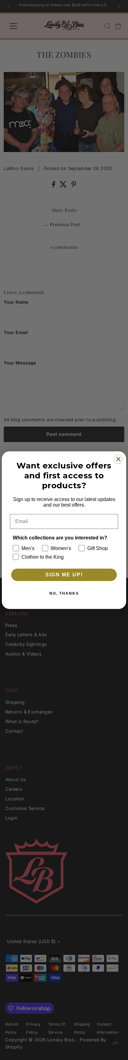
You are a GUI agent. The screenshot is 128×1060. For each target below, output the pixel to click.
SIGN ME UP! (64, 574)
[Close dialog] (118, 459)
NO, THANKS (64, 593)
